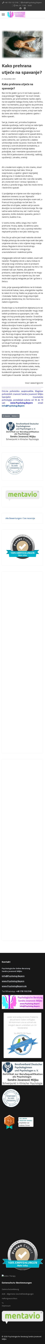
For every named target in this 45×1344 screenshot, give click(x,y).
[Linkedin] (25, 8)
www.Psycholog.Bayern (13, 981)
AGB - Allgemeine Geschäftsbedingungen (18, 1294)
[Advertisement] (22, 662)
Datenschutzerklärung (10, 1289)
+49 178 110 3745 (11, 2)
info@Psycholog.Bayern (32, 2)
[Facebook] (20, 8)
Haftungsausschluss (9, 1298)
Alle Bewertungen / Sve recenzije (20, 518)
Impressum (6, 1306)
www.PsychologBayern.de (14, 986)
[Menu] (3, 14)
